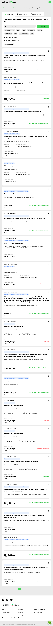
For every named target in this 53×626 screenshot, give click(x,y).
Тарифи (4, 609)
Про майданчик (38, 612)
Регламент (20, 612)
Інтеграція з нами (38, 615)
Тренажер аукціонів (22, 615)
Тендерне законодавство (24, 617)
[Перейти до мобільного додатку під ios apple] (6, 605)
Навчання (4, 615)
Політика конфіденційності (8, 617)
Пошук (43, 26)
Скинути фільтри (8, 44)
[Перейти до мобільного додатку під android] (15, 605)
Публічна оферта (6, 612)
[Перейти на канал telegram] (11, 599)
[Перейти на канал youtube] (7, 599)
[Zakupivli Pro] (9, 2)
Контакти (20, 609)
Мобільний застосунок (39, 609)
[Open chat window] (49, 622)
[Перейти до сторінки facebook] (3, 599)
